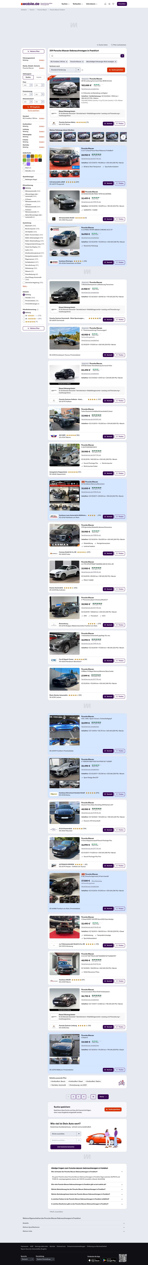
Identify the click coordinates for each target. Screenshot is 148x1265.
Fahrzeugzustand (29, 58)
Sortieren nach (55, 66)
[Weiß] (32, 164)
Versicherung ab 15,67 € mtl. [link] (91, 964)
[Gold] (40, 156)
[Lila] (28, 164)
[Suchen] (122, 55)
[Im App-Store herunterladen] (95, 1260)
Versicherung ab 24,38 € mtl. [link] (91, 419)
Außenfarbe (27, 153)
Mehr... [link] (25, 286)
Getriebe (26, 145)
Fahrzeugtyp (27, 134)
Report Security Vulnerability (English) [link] (34, 1249)
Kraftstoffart (27, 124)
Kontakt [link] (52, 1246)
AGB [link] (31, 1246)
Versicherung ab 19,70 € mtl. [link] (91, 813)
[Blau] (28, 156)
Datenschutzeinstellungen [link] (76, 1246)
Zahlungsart (27, 74)
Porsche (32, 10)
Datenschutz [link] (61, 1246)
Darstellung (40, 1256)
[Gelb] (36, 156)
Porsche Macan (42, 10)
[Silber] (24, 164)
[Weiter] (123, 137)
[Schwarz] (40, 160)
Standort (26, 116)
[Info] (37, 309)
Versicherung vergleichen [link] (90, 89)
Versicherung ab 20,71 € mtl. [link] (91, 159)
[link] (109, 4)
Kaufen (28, 77)
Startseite (24, 10)
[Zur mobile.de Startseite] (38, 4)
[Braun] (32, 156)
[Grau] (28, 160)
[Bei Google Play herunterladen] (109, 1260)
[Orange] (32, 160)
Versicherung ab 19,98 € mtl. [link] (91, 535)
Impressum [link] (24, 1246)
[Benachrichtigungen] (105, 4)
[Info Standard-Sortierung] (82, 70)
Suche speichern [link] (33, 111)
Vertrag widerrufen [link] (41, 1246)
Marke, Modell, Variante (31, 66)
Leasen (38, 77)
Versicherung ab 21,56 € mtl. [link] (91, 927)
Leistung (26, 129)
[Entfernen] (67, 62)
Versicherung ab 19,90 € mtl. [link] (91, 202)
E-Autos (25, 140)
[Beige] (24, 156)
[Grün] (24, 160)
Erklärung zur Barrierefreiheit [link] (97, 1246)
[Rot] (36, 160)
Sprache (24, 1256)
